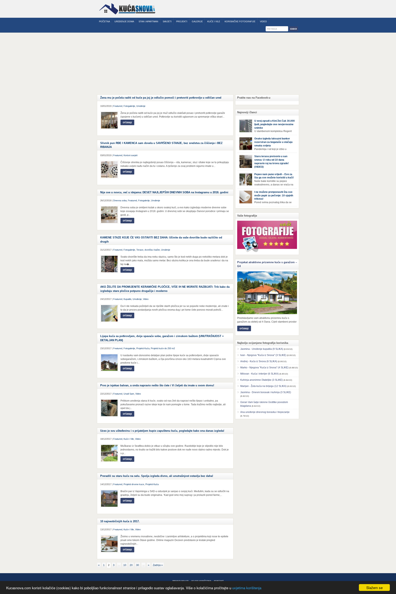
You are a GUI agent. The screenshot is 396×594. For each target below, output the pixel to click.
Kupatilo (127, 299)
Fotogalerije (129, 106)
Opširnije (127, 122)
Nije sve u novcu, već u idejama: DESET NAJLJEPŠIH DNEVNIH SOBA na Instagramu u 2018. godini (164, 192)
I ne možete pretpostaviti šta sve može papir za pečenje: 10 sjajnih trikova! (273, 195)
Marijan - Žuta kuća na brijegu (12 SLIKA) (263, 386)
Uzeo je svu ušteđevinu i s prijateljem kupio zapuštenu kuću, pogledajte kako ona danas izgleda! (162, 430)
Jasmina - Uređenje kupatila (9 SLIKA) (261, 349)
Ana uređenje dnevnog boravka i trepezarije (265, 412)
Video (263, 21)
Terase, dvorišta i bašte (148, 250)
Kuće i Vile (213, 21)
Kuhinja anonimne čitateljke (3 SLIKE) (261, 379)
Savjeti (167, 21)
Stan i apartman (148, 21)
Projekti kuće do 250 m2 (163, 348)
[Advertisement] (198, 63)
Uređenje (140, 106)
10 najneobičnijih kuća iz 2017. (120, 521)
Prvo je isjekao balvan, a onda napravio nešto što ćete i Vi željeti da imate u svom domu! (157, 385)
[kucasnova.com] (127, 15)
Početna (104, 21)
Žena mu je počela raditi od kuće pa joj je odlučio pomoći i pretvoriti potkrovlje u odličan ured (160, 97)
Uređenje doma (124, 21)
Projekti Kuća (143, 348)
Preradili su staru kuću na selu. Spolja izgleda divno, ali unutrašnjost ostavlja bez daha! (156, 475)
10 (124, 565)
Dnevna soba (120, 200)
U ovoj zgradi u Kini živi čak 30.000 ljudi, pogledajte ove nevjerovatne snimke (274, 124)
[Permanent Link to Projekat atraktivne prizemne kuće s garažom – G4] (267, 292)
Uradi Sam (129, 393)
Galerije (197, 21)
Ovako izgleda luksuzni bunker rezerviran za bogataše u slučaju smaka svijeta (273, 142)
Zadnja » (158, 565)
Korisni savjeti (130, 155)
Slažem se (374, 587)
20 (131, 565)
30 (137, 565)
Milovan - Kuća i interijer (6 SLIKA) (259, 373)
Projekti (181, 21)
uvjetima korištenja (246, 587)
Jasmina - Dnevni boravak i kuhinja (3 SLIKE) (265, 392)
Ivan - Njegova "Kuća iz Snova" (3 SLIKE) (263, 355)
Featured (117, 106)
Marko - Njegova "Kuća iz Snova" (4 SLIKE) (264, 367)
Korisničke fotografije (240, 21)
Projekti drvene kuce (134, 484)
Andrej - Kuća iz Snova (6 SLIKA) (258, 361)
